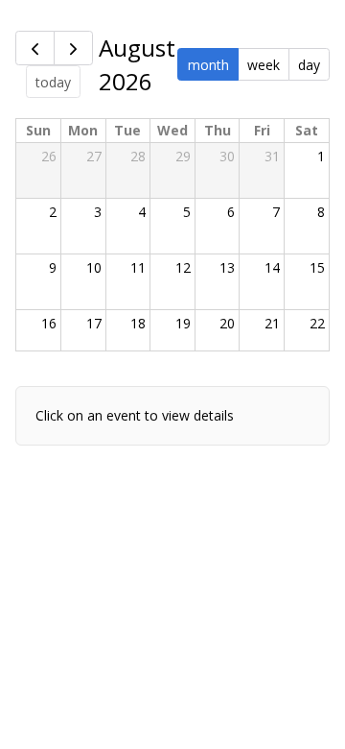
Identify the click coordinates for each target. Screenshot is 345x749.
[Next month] (73, 48)
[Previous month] (35, 48)
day (309, 65)
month (208, 65)
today (53, 82)
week (263, 65)
